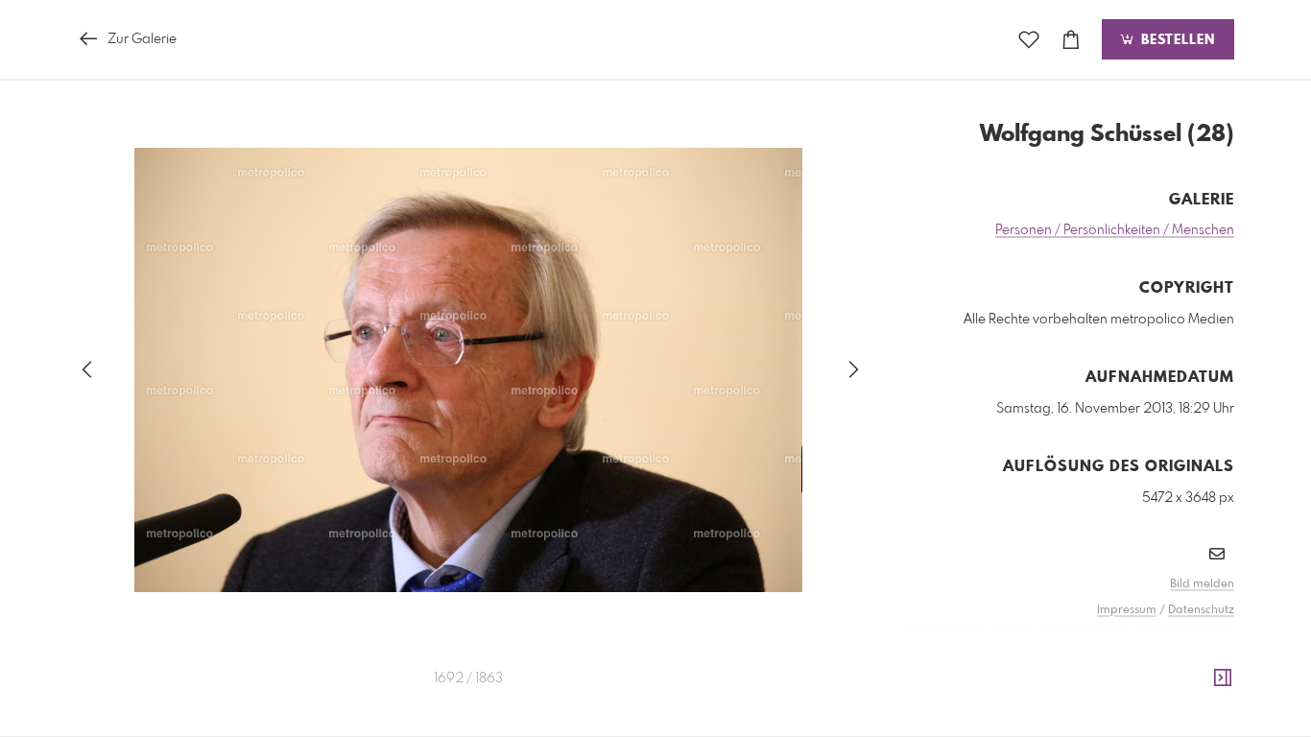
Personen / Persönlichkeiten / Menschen (1114, 230)
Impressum (1126, 610)
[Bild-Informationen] (1222, 678)
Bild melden (1202, 584)
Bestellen (1175, 40)
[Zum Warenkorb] (1071, 40)
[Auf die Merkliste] (1028, 40)
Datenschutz (1201, 610)
